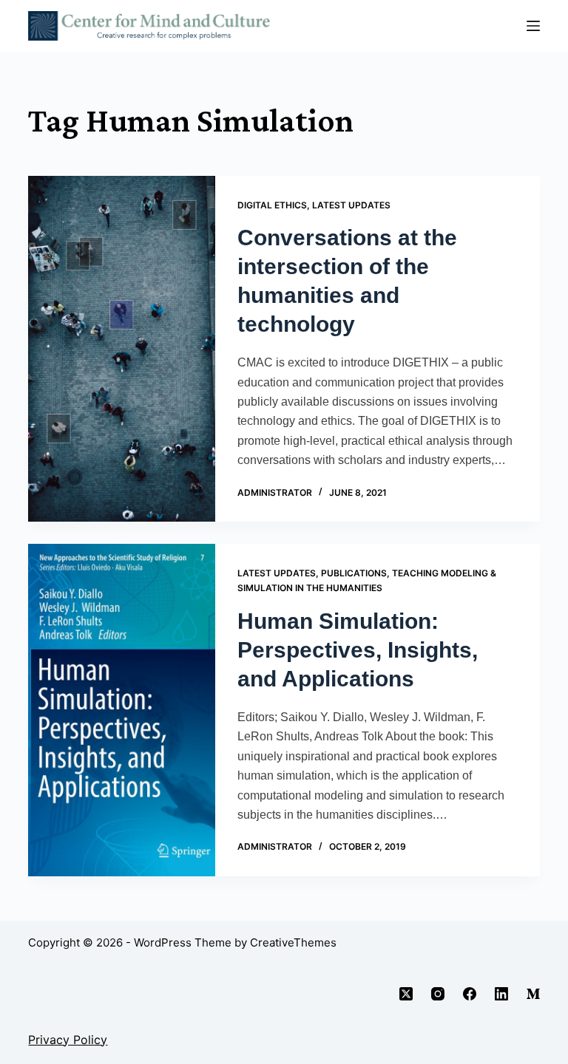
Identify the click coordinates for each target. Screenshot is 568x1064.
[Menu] (533, 26)
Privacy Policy (67, 1039)
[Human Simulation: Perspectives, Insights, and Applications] (121, 710)
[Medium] (533, 993)
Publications (354, 573)
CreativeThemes (293, 942)
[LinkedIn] (501, 993)
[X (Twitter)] (406, 993)
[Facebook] (469, 993)
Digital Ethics (272, 205)
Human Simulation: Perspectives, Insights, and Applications (357, 650)
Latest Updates (351, 205)
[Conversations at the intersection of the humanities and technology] (121, 349)
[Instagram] (437, 993)
